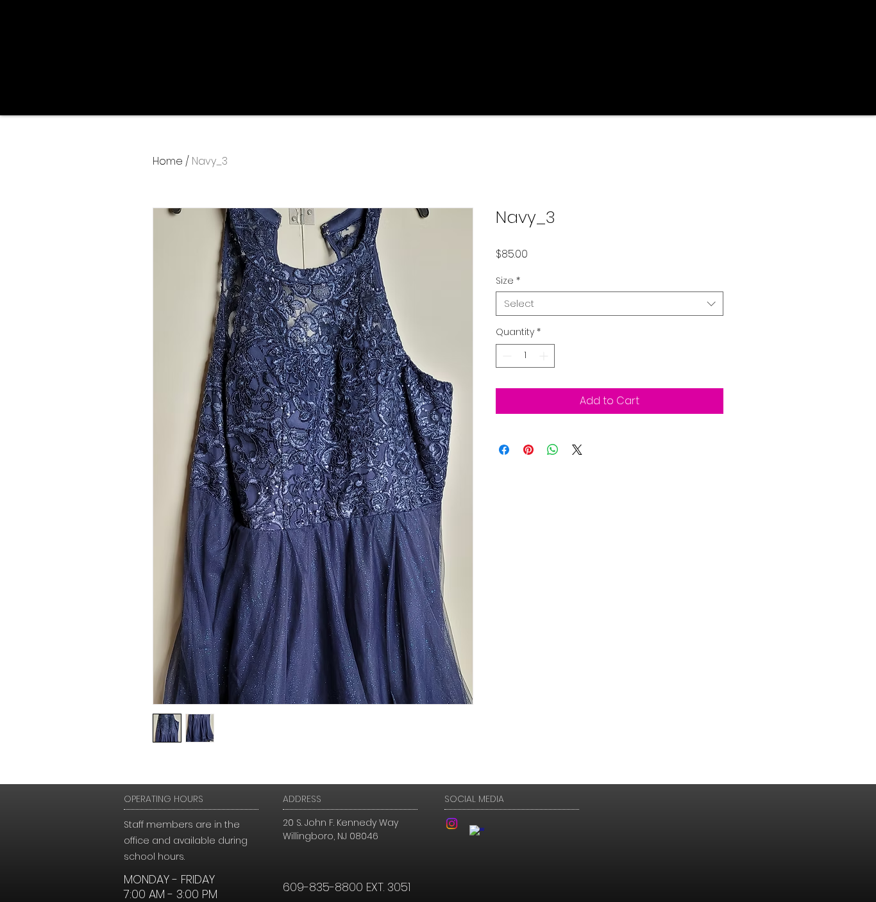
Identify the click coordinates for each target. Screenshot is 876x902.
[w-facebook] (476, 832)
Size (508, 280)
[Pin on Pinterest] (528, 449)
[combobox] (609, 303)
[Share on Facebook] (504, 449)
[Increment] (545, 356)
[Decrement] (506, 356)
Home (168, 161)
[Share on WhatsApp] (552, 449)
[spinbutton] (525, 356)
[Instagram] (451, 823)
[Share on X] (577, 449)
